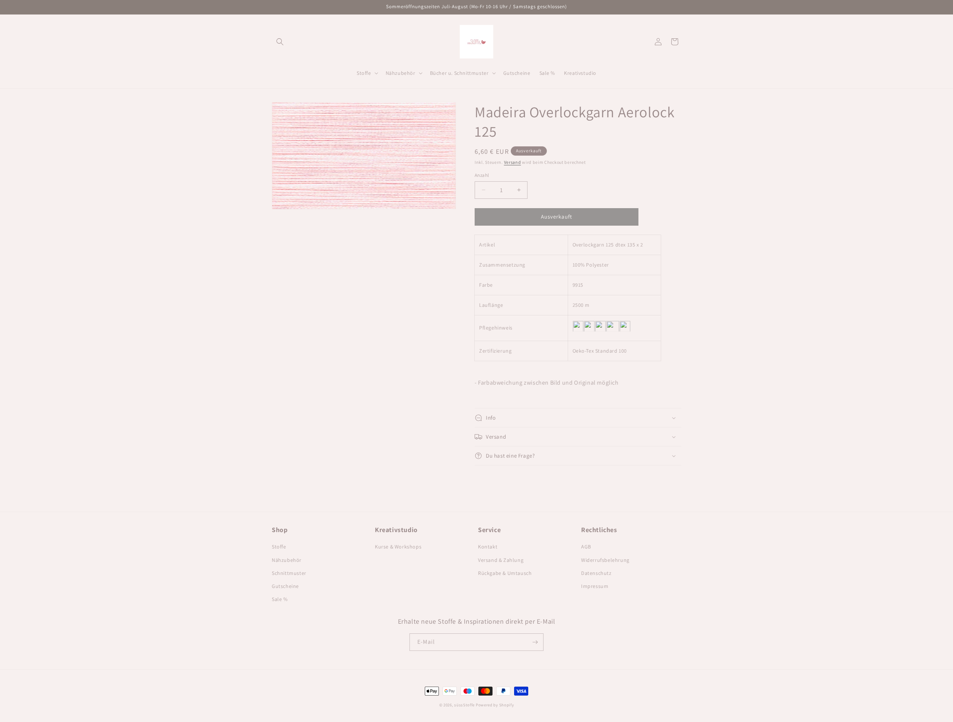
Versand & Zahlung (500, 560)
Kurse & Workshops (398, 546)
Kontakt (487, 546)
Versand (512, 162)
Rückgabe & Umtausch (505, 573)
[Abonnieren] (535, 642)
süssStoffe (464, 704)
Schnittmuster (289, 573)
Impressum (594, 586)
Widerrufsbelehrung (605, 560)
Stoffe (279, 546)
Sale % (280, 599)
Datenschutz (596, 573)
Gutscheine (285, 586)
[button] (280, 42)
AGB (586, 546)
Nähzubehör (287, 560)
